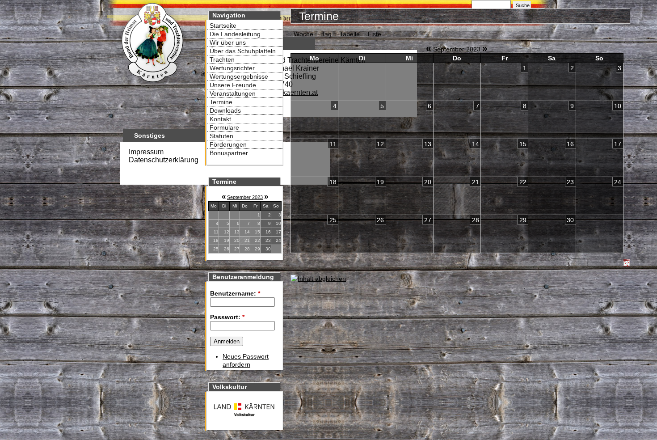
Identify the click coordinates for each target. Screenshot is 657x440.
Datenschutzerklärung (163, 160)
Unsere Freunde (233, 85)
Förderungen (228, 144)
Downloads (225, 110)
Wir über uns (228, 42)
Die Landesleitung (235, 34)
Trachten (222, 59)
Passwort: (227, 317)
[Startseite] (152, 83)
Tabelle (350, 34)
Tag (326, 34)
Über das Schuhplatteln (243, 51)
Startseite (223, 25)
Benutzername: (235, 293)
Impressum (146, 152)
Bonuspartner (229, 153)
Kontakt (220, 119)
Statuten (221, 136)
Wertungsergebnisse (239, 76)
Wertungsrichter (232, 68)
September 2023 (245, 197)
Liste (374, 34)
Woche (303, 34)
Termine (221, 102)
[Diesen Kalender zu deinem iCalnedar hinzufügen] (626, 264)
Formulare (224, 127)
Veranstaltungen (233, 93)
